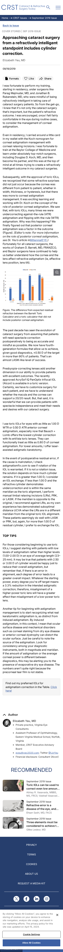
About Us (31, 873)
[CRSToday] (23, 7)
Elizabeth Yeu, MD (24, 721)
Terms (31, 854)
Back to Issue (11, 25)
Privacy (31, 844)
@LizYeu (53, 752)
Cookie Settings (31, 934)
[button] (10, 715)
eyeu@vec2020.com (27, 752)
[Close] (57, 915)
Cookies (31, 864)
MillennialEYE (38, 240)
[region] (31, 929)
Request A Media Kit (31, 883)
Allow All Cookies (31, 942)
